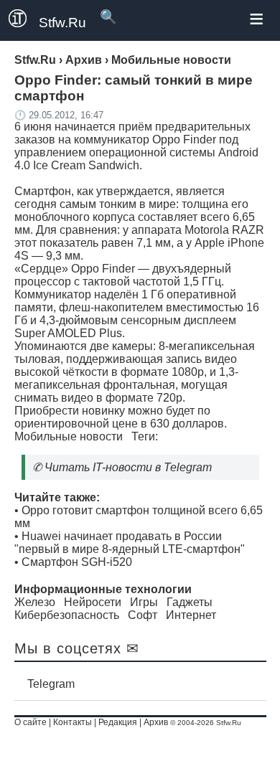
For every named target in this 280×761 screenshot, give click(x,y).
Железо (34, 602)
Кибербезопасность (66, 615)
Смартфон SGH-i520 (77, 562)
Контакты (72, 722)
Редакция (117, 722)
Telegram (51, 684)
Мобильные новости (68, 436)
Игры (144, 602)
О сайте (30, 722)
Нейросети (92, 602)
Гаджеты (190, 602)
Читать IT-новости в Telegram (128, 467)
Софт (142, 615)
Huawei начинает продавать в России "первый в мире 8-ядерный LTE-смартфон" (129, 542)
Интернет (191, 615)
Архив (156, 722)
